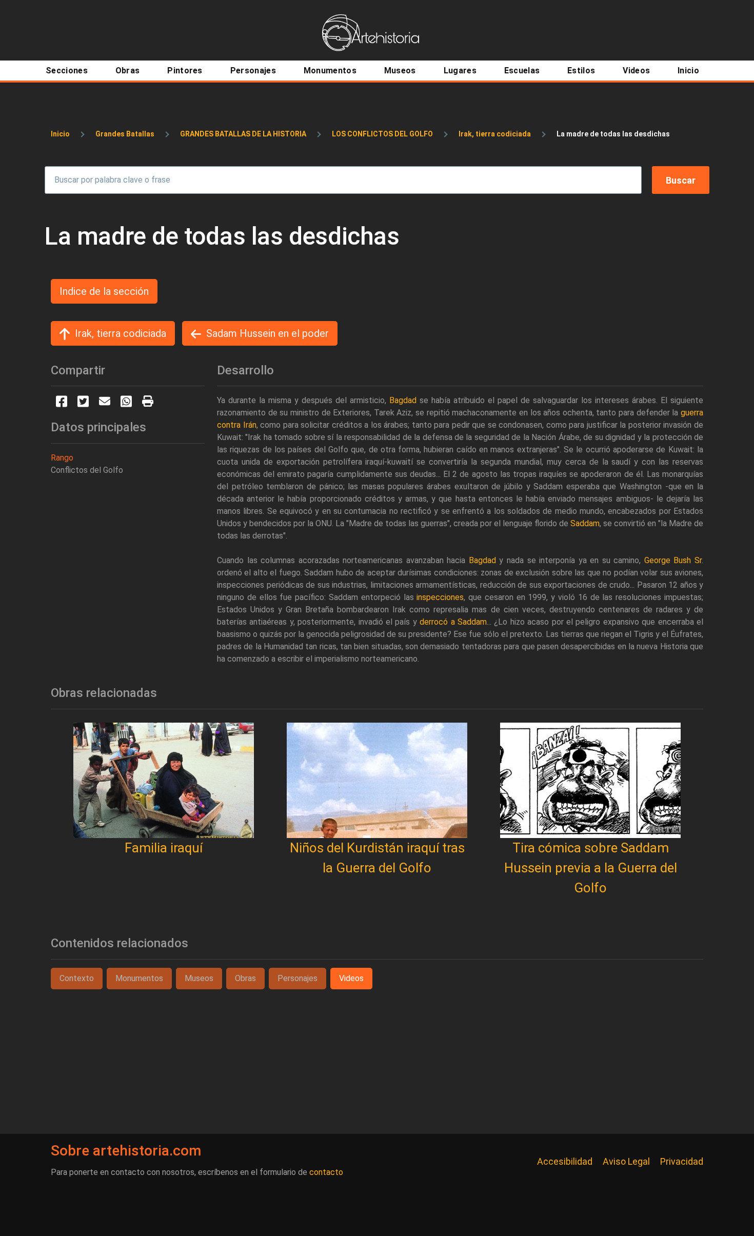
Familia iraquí (164, 847)
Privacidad (681, 1161)
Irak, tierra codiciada (495, 134)
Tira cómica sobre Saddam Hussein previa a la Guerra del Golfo (590, 867)
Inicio (60, 134)
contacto (326, 1172)
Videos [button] (351, 978)
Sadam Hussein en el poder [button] (267, 333)
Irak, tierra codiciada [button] (120, 333)
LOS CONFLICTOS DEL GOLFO (382, 134)
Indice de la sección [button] (104, 291)
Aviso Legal (626, 1161)
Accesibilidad (564, 1161)
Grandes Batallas (124, 134)
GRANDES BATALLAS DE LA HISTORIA (243, 134)
